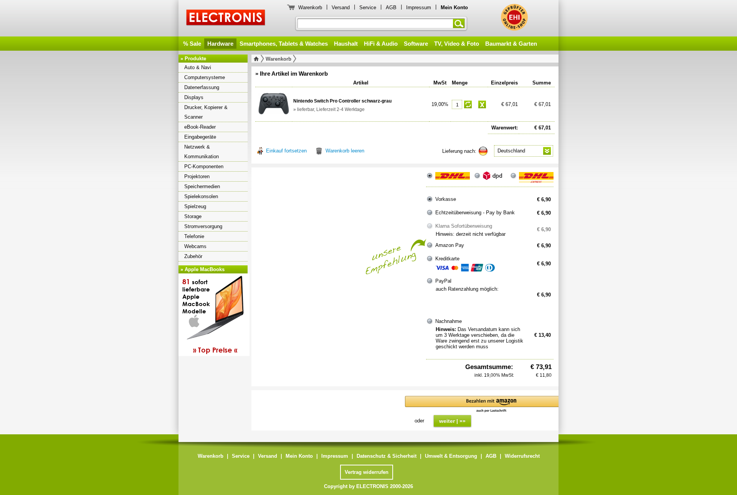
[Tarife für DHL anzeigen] (452, 179)
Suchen (460, 23)
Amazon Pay (449, 245)
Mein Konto (299, 456)
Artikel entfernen (482, 104)
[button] (491, 404)
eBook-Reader (200, 127)
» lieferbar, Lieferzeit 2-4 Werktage (329, 109)
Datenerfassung (201, 87)
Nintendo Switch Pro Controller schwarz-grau (342, 101)
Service (367, 7)
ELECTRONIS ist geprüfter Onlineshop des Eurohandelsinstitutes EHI (514, 17)
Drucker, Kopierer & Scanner (206, 112)
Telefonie (194, 236)
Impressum (418, 7)
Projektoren (197, 176)
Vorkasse (445, 199)
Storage (193, 216)
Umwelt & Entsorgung (451, 456)
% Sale (192, 43)
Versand (341, 7)
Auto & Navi (197, 67)
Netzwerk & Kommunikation (201, 151)
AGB (391, 7)
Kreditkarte (447, 259)
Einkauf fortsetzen (286, 151)
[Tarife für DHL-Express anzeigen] (536, 179)
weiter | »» (452, 421)
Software (416, 43)
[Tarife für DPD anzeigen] (494, 179)
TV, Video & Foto (456, 43)
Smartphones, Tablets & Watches (284, 43)
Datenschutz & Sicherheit (386, 456)
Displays (193, 97)
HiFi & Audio (381, 43)
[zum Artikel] (273, 103)
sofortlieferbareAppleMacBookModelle (209, 315)
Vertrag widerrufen (366, 472)
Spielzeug (195, 206)
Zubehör (193, 256)
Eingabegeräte (200, 137)
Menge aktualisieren (468, 104)
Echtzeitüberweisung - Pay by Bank (475, 212)
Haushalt (346, 43)
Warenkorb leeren (345, 151)
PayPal (443, 281)
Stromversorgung (203, 226)
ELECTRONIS (226, 19)
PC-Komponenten (203, 166)
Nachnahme (448, 321)
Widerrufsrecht (522, 456)
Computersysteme (204, 77)
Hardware (220, 43)
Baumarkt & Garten (511, 43)
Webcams (195, 246)
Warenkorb (310, 7)
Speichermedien (202, 186)
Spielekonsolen (201, 196)
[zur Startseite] (257, 59)
